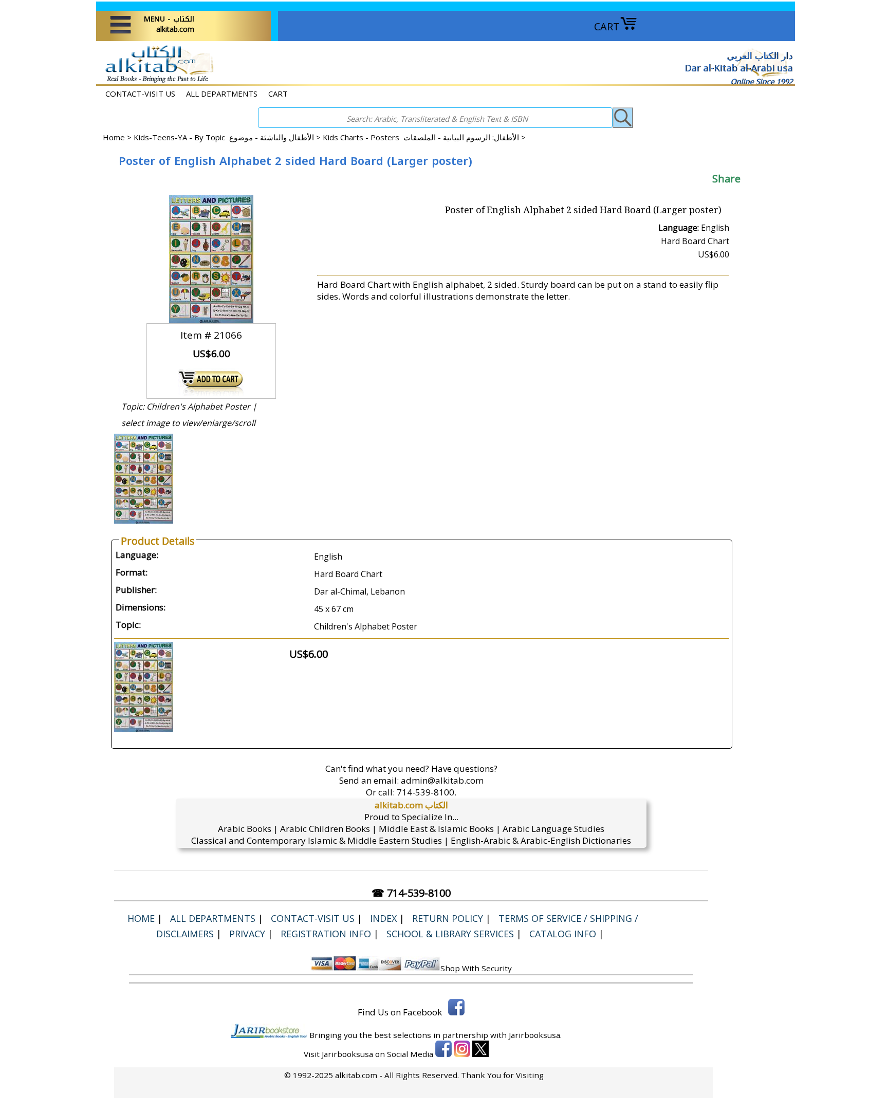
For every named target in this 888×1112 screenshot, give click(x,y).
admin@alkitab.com (442, 780)
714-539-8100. (426, 792)
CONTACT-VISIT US (140, 93)
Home (114, 137)
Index (383, 918)
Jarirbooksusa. (535, 1035)
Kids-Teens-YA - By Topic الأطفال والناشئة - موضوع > (228, 137)
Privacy (247, 934)
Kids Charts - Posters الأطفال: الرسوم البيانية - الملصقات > (424, 137)
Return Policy (447, 918)
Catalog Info (562, 934)
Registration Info (326, 934)
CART (607, 26)
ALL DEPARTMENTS (221, 93)
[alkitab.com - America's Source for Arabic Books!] (156, 81)
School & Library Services (450, 934)
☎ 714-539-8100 (411, 893)
